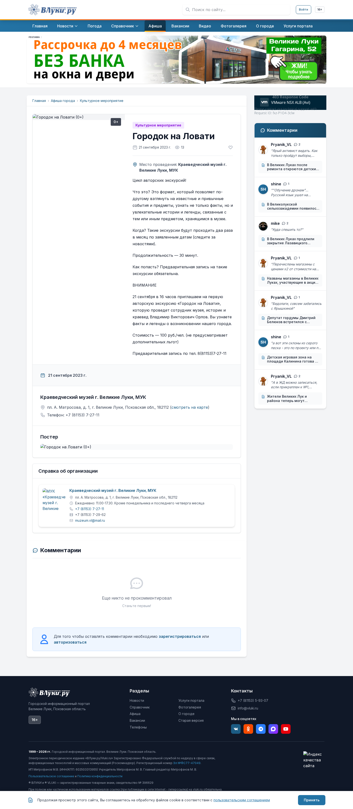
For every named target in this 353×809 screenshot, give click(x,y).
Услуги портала (191, 700)
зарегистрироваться (180, 636)
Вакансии (137, 720)
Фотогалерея (189, 707)
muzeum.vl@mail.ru (90, 520)
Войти (303, 9)
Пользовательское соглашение (51, 776)
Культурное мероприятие (101, 101)
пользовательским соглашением (241, 800)
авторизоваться (70, 642)
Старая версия (191, 720)
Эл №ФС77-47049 (187, 763)
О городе (186, 714)
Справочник (140, 707)
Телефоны (138, 727)
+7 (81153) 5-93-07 (253, 700)
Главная (39, 101)
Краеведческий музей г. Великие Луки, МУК (112, 490)
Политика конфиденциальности (99, 776)
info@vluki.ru (248, 708)
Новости (137, 700)
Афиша (135, 714)
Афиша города (63, 101)
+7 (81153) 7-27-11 (89, 509)
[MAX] (273, 729)
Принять (312, 800)
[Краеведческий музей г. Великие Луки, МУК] (54, 499)
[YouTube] (286, 729)
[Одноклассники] (248, 729)
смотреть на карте (189, 407)
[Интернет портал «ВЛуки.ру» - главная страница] (53, 9)
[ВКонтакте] (236, 729)
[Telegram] (261, 729)
